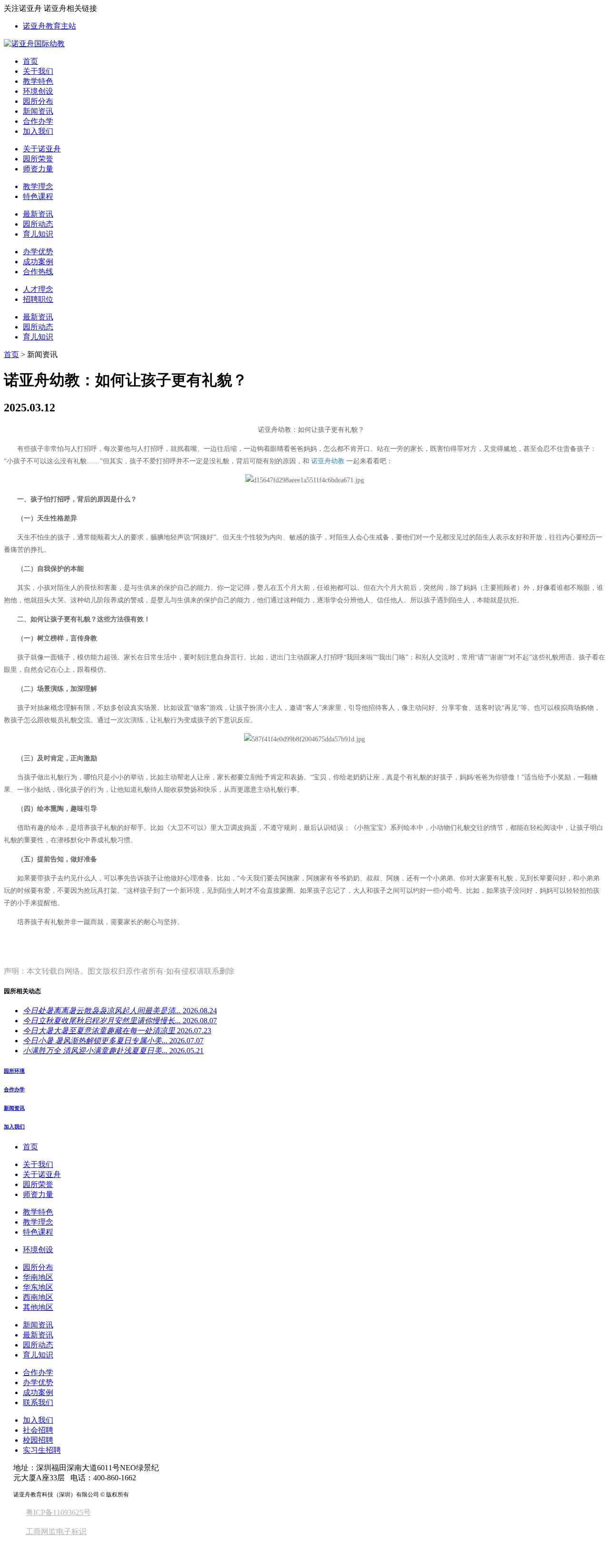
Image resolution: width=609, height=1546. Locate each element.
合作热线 (38, 272)
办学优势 (38, 252)
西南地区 (38, 1297)
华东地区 (38, 1287)
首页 (30, 61)
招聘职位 (38, 299)
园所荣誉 (38, 159)
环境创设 (38, 91)
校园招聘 (38, 1440)
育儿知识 (38, 234)
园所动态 (38, 224)
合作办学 (38, 121)
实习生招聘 (42, 1450)
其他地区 (38, 1307)
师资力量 (38, 169)
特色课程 (38, 196)
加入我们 (38, 131)
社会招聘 (38, 1430)
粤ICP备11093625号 (58, 1512)
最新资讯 (38, 214)
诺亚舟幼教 (327, 461)
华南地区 (38, 1277)
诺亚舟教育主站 (49, 26)
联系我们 (38, 1402)
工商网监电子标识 (56, 1531)
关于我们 (38, 71)
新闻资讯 (38, 111)
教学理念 (38, 186)
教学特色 (38, 81)
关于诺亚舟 (42, 149)
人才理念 (38, 289)
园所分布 (38, 101)
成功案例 (38, 262)
